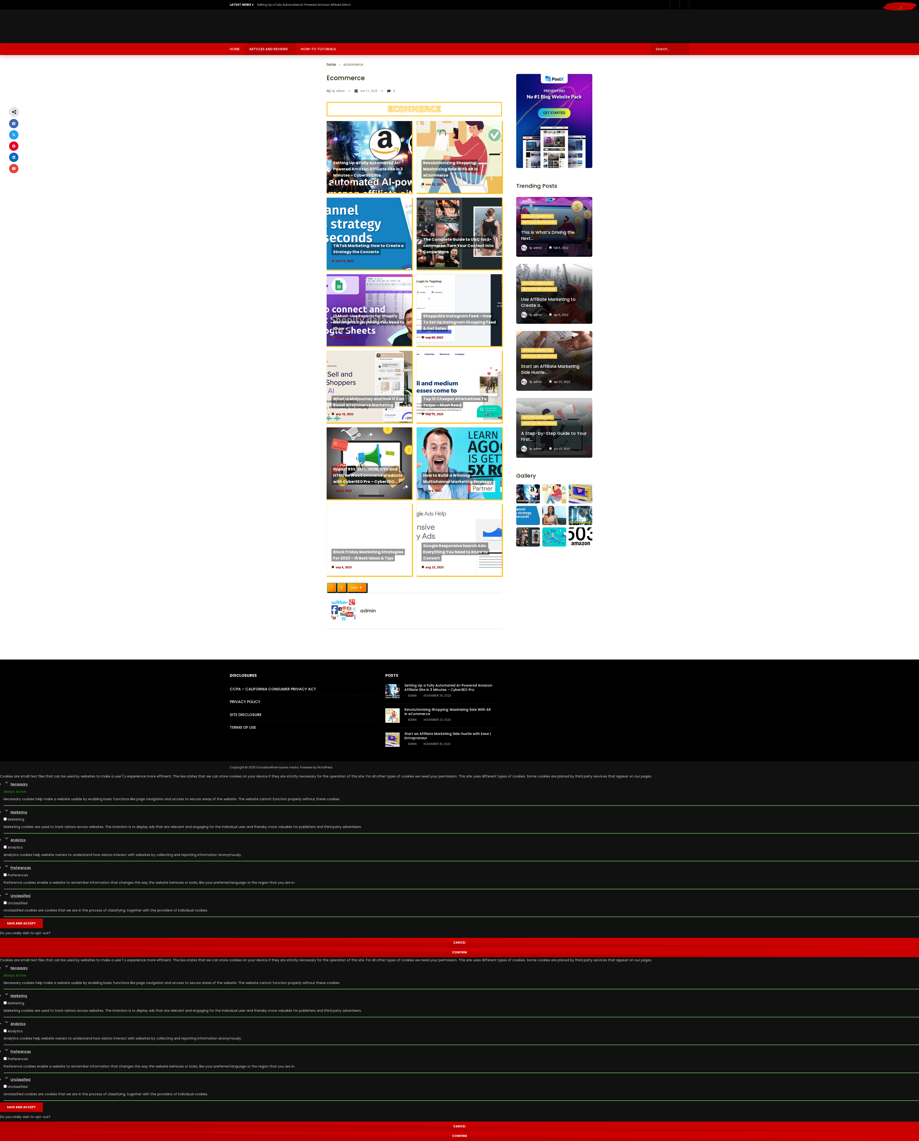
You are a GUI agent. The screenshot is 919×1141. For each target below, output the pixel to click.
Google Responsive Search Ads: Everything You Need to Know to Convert (455, 552)
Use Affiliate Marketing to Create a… (548, 302)
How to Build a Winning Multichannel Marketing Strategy (457, 478)
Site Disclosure (246, 714)
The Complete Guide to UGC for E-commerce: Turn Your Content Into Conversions (458, 246)
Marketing (19, 812)
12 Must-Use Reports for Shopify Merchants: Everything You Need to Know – (368, 322)
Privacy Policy (245, 702)
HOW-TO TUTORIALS (318, 49)
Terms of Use (243, 727)
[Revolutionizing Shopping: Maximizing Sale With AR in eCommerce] (392, 715)
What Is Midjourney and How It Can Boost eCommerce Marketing (368, 402)
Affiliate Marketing (537, 216)
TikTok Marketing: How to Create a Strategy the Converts (368, 249)
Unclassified (20, 895)
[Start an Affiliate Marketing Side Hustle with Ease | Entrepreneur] (392, 740)
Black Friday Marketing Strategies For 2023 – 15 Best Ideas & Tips (368, 555)
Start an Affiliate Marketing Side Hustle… (550, 369)
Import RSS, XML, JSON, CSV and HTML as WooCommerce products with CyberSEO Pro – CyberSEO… (367, 475)
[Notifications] (675, 5)
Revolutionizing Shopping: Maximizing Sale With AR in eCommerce (450, 169)
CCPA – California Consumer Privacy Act (273, 689)
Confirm (459, 952)
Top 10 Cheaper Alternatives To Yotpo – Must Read (455, 402)
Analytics (18, 840)
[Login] (684, 5)
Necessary (19, 784)
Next (354, 587)
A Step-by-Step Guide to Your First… (554, 436)
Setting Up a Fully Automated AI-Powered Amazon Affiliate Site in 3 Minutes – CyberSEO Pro (305, 5)
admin (340, 91)
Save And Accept (21, 923)
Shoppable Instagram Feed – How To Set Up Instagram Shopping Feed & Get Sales (459, 322)
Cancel (459, 942)
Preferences (21, 867)
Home (235, 49)
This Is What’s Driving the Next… (548, 235)
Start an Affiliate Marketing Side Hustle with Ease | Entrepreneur (447, 736)
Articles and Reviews (268, 49)
